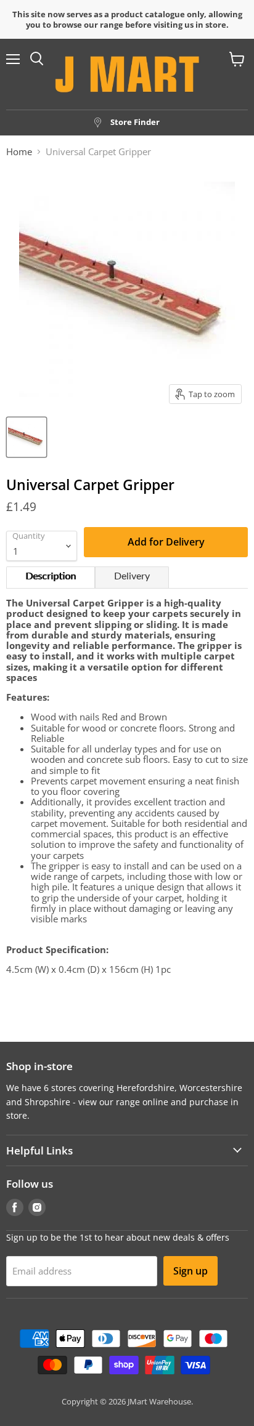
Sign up (190, 1271)
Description (50, 576)
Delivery (132, 576)
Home (19, 152)
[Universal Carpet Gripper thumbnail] (26, 437)
